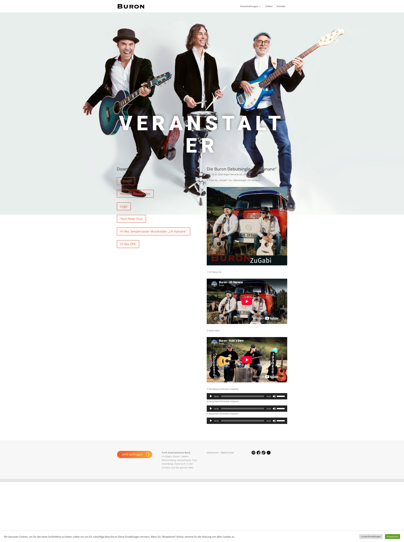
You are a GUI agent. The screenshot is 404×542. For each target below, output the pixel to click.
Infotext (126, 181)
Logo (123, 206)
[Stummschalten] (274, 396)
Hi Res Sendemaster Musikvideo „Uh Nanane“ (153, 231)
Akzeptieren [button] (392, 536)
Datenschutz (227, 452)
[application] (247, 396)
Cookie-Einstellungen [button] (371, 536)
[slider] (281, 396)
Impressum (213, 452)
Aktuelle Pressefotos (135, 194)
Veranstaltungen (249, 6)
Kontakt (281, 6)
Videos (269, 6)
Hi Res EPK (128, 244)
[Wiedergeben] (210, 396)
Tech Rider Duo (131, 219)
